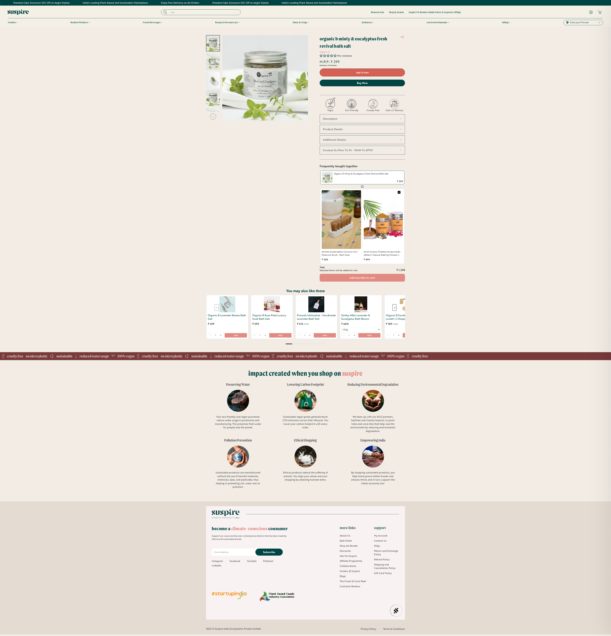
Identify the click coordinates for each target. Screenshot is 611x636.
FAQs (377, 545)
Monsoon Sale (377, 12)
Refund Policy (382, 559)
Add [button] (236, 335)
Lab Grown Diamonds (437, 22)
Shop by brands (396, 12)
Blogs (343, 576)
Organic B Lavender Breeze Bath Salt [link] (227, 317)
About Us (345, 535)
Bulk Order (346, 540)
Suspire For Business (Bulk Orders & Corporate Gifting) (435, 12)
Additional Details (334, 139)
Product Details (333, 129)
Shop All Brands (349, 545)
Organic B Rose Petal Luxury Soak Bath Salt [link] (269, 317)
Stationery (367, 22)
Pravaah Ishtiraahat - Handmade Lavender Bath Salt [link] (316, 317)
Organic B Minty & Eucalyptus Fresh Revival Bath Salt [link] (361, 173)
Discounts (345, 551)
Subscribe (269, 552)
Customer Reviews (350, 586)
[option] (236, 408)
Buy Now (362, 83)
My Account (380, 535)
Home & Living (300, 22)
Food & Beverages (152, 22)
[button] (328, 56)
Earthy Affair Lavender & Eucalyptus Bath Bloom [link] (355, 317)
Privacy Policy (368, 629)
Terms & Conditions (394, 629)
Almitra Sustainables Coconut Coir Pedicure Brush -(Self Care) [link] (339, 253)
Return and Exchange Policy (386, 552)
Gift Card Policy (383, 573)
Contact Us (380, 540)
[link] (327, 177)
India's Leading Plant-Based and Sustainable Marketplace (84, 2)
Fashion (12, 22)
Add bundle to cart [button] (362, 278)
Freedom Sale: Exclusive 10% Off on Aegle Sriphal (209, 2)
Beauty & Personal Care (226, 22)
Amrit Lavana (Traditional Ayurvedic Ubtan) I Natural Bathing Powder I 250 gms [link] (382, 253)
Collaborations (348, 566)
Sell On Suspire (348, 556)
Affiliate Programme (351, 561)
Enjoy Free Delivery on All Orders (149, 2)
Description (330, 118)
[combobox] (203, 12)
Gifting (505, 22)
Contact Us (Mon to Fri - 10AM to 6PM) (348, 150)
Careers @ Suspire (350, 571)
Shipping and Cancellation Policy (385, 566)
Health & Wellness (79, 22)
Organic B (325, 51)
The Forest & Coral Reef (353, 581)
